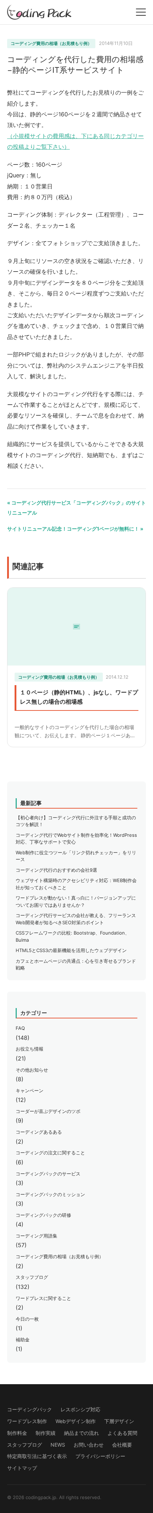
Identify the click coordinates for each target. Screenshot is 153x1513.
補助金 (23, 1339)
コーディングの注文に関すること (50, 1152)
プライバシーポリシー (100, 1456)
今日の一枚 (27, 1319)
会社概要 (122, 1445)
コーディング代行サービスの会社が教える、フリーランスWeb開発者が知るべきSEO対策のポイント (76, 918)
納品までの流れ (81, 1433)
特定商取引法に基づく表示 (37, 1456)
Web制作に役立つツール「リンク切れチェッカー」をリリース (76, 856)
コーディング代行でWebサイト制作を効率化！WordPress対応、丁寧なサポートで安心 (76, 838)
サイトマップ (22, 1468)
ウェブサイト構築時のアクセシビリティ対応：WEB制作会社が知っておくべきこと (76, 883)
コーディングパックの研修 (43, 1215)
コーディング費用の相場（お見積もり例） (51, 43)
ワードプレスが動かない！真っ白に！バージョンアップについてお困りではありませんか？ (76, 901)
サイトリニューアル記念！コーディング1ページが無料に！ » (75, 529)
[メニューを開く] (141, 12)
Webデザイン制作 (76, 1421)
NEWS (58, 1445)
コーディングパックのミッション (50, 1194)
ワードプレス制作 (27, 1421)
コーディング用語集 (36, 1236)
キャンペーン (29, 1090)
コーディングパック (29, 1409)
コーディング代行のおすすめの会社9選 (56, 870)
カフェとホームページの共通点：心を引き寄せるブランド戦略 (76, 964)
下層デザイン (119, 1421)
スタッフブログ (32, 1277)
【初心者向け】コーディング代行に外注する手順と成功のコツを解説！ (76, 821)
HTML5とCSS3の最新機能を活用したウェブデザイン (71, 950)
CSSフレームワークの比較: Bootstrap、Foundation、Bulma (73, 936)
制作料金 (17, 1433)
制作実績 (46, 1433)
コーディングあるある (39, 1132)
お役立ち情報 (29, 1049)
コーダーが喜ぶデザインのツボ (48, 1111)
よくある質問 (122, 1433)
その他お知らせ (32, 1070)
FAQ (20, 1028)
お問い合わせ (89, 1445)
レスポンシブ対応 (80, 1409)
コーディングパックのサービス (48, 1174)
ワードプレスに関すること (43, 1298)
